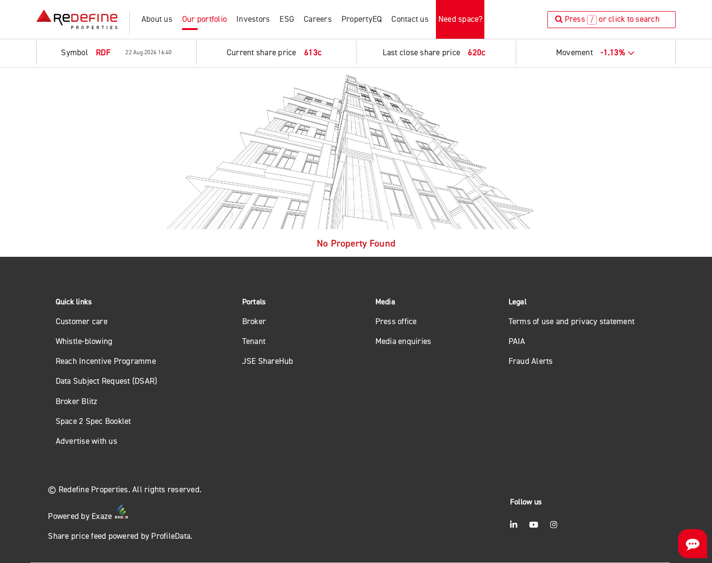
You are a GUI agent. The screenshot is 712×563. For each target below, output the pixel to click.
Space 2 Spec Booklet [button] (93, 421)
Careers (318, 19)
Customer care (82, 321)
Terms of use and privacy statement (572, 321)
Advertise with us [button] (86, 441)
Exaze (103, 516)
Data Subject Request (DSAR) (106, 381)
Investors (253, 19)
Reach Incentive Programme (106, 361)
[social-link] (513, 525)
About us (156, 19)
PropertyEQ (361, 19)
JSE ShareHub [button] (268, 361)
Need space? (460, 19)
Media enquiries (403, 341)
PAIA (517, 341)
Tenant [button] (254, 341)
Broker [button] (254, 321)
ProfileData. (171, 536)
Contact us (410, 19)
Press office (396, 321)
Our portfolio (204, 19)
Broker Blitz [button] (77, 401)
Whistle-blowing (84, 341)
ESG (286, 19)
